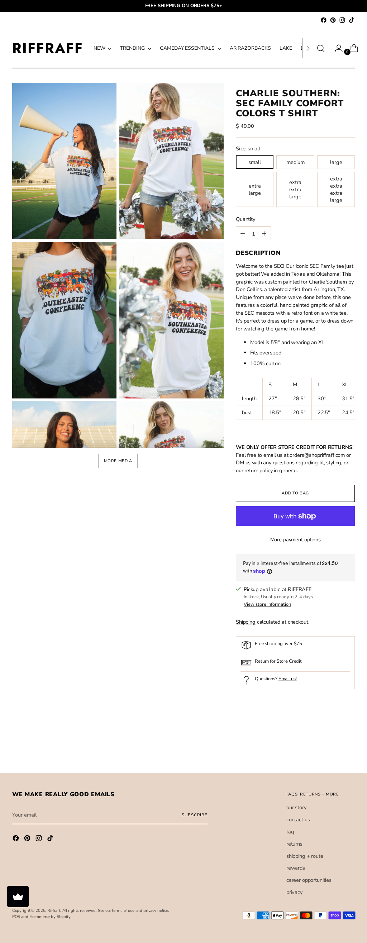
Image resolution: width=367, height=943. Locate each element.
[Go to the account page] (336, 48)
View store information (267, 604)
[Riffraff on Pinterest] (333, 20)
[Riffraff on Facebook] (323, 20)
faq (290, 831)
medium (295, 162)
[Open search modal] (321, 48)
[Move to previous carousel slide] (332, 749)
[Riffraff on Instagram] (342, 20)
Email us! (287, 679)
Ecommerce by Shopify (50, 916)
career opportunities (309, 880)
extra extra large (295, 189)
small (254, 162)
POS (16, 916)
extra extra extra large (336, 189)
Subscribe (195, 815)
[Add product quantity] (242, 234)
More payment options (295, 539)
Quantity (245, 219)
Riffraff (53, 910)
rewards (295, 867)
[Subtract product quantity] (264, 234)
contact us (298, 819)
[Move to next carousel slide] (349, 748)
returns (294, 843)
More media (118, 461)
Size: (248, 148)
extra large (255, 189)
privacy (294, 892)
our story (296, 807)
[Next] (307, 48)
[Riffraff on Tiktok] (351, 20)
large (336, 162)
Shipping (246, 621)
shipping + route (304, 856)
